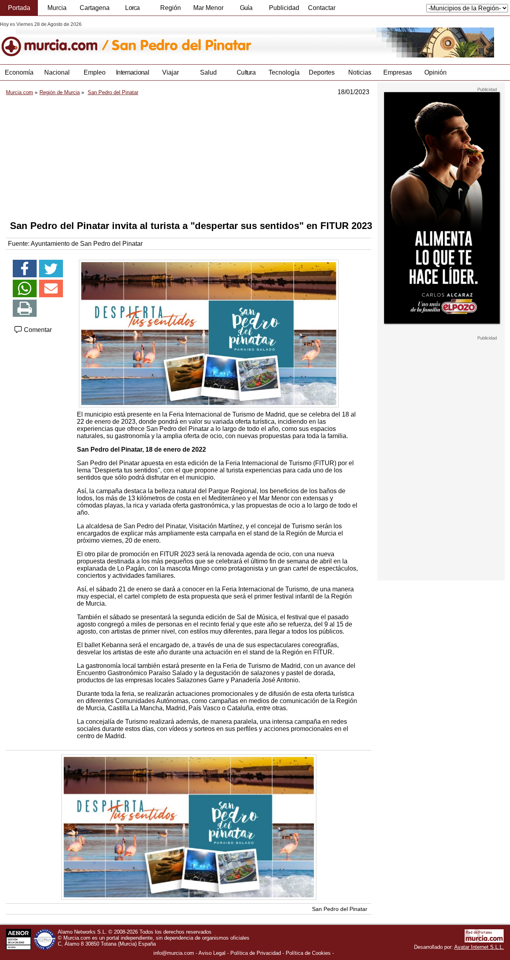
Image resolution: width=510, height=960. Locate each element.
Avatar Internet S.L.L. (479, 947)
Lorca (132, 7)
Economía (19, 72)
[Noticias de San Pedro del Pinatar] (194, 39)
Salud (208, 72)
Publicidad (284, 7)
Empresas (397, 72)
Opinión (435, 72)
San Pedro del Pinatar (339, 909)
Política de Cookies (308, 953)
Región (170, 7)
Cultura (246, 72)
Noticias (359, 72)
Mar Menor (208, 7)
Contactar (321, 7)
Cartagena (95, 7)
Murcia (57, 7)
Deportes (322, 72)
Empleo (95, 72)
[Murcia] (55, 39)
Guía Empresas (246, 10)
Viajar (170, 72)
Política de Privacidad (255, 953)
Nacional (57, 72)
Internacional (132, 72)
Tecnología (284, 72)
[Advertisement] (188, 158)
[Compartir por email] (51, 288)
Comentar (37, 329)
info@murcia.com (173, 953)
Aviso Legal (212, 953)
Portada (19, 7)
